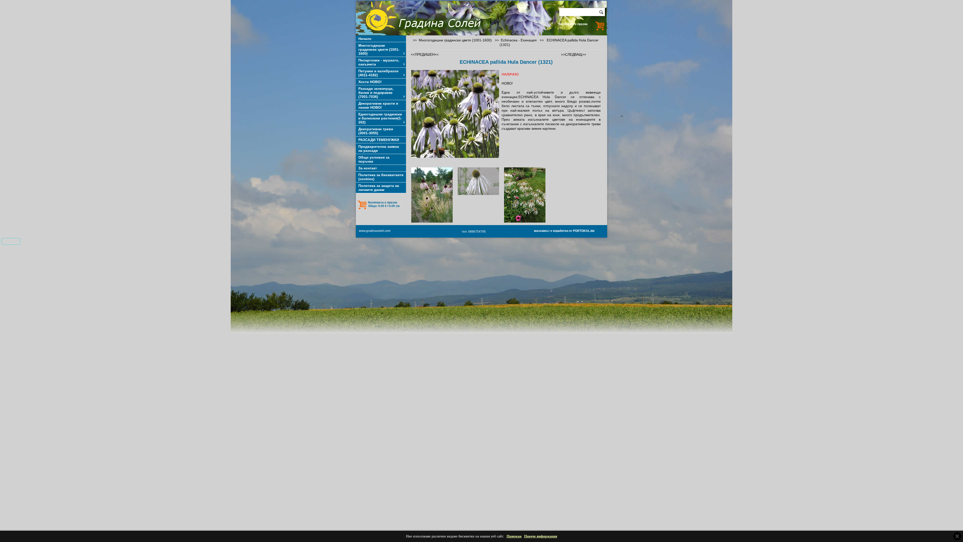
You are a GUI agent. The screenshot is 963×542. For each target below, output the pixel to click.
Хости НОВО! (370, 82)
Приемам (514, 536)
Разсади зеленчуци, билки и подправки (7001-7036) (375, 93)
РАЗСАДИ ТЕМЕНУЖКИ (378, 140)
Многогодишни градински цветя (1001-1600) (378, 49)
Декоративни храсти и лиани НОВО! (378, 105)
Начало (364, 39)
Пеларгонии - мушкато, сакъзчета (378, 62)
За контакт (367, 168)
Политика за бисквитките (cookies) (381, 177)
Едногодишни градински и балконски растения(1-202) (380, 118)
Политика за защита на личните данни (378, 188)
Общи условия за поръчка (373, 159)
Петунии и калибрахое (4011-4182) (378, 73)
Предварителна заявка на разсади (378, 149)
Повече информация (540, 536)
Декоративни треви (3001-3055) (375, 131)
